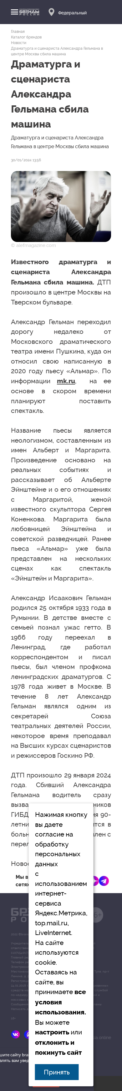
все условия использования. (60, 1002)
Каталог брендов (26, 37)
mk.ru (66, 381)
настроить (52, 1032)
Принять (57, 1072)
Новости (18, 43)
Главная (18, 31)
